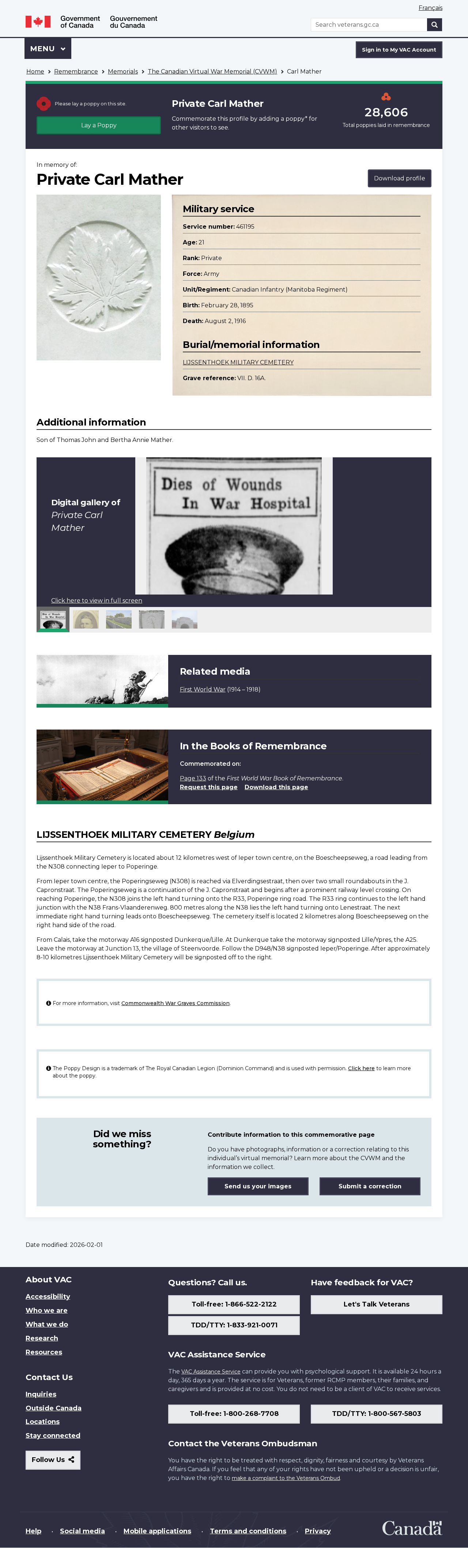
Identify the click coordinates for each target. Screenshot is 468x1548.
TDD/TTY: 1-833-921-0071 (234, 1325)
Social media (82, 1531)
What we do (47, 1324)
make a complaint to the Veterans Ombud (286, 1478)
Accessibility (48, 1297)
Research (42, 1338)
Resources (44, 1352)
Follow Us (56, 1462)
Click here (361, 1068)
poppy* (296, 118)
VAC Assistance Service (211, 1371)
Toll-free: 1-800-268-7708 (234, 1414)
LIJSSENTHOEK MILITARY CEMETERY (238, 362)
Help (33, 1531)
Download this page (276, 787)
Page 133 (193, 778)
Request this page (209, 787)
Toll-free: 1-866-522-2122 (234, 1304)
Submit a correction (370, 1186)
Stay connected (53, 1436)
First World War (203, 689)
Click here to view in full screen (96, 600)
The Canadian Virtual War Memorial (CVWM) (212, 71)
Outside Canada (54, 1408)
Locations (43, 1422)
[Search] (434, 24)
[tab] (53, 619)
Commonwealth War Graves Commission (175, 1003)
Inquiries (41, 1394)
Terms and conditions (248, 1531)
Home (35, 71)
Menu (43, 48)
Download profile (399, 178)
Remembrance (76, 71)
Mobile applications (157, 1531)
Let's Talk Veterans (377, 1304)
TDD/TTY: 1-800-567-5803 (376, 1414)
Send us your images (257, 1186)
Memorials (123, 71)
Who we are (47, 1311)
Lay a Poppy (99, 125)
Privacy (318, 1531)
